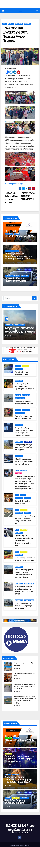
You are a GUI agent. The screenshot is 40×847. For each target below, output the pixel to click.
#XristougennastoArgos (14, 184)
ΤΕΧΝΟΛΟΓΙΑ (18, 473)
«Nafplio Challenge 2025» (19, 236)
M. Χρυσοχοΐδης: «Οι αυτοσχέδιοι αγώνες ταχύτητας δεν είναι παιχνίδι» (24, 386)
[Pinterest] (18, 72)
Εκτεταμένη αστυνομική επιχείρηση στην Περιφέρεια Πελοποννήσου (19, 758)
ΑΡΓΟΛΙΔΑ (10, 23)
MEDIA (4, 23)
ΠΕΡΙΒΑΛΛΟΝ (28, 441)
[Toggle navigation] (20, 10)
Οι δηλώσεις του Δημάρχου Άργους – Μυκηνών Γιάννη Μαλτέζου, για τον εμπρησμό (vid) (25, 686)
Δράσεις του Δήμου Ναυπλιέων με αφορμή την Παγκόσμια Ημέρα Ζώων (18, 256)
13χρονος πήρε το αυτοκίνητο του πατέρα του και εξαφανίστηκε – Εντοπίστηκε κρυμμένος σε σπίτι (24, 540)
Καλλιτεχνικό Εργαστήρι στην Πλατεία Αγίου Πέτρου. (15, 34)
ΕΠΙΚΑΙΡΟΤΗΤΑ (18, 23)
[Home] (2, 10)
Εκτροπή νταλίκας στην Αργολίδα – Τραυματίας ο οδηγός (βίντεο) (23, 605)
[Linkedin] (15, 72)
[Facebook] (7, 72)
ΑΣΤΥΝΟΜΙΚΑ (16, 275)
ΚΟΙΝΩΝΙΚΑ (27, 23)
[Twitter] (11, 72)
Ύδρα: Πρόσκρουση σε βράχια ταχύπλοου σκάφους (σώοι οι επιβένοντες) (24, 461)
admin (9, 335)
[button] (37, 11)
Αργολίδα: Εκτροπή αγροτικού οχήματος (15, 279)
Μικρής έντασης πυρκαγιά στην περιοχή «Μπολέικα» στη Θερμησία (23, 447)
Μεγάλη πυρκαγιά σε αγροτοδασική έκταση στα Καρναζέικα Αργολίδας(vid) (20, 333)
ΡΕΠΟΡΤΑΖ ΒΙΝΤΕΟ (19, 324)
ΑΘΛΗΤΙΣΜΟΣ (9, 233)
